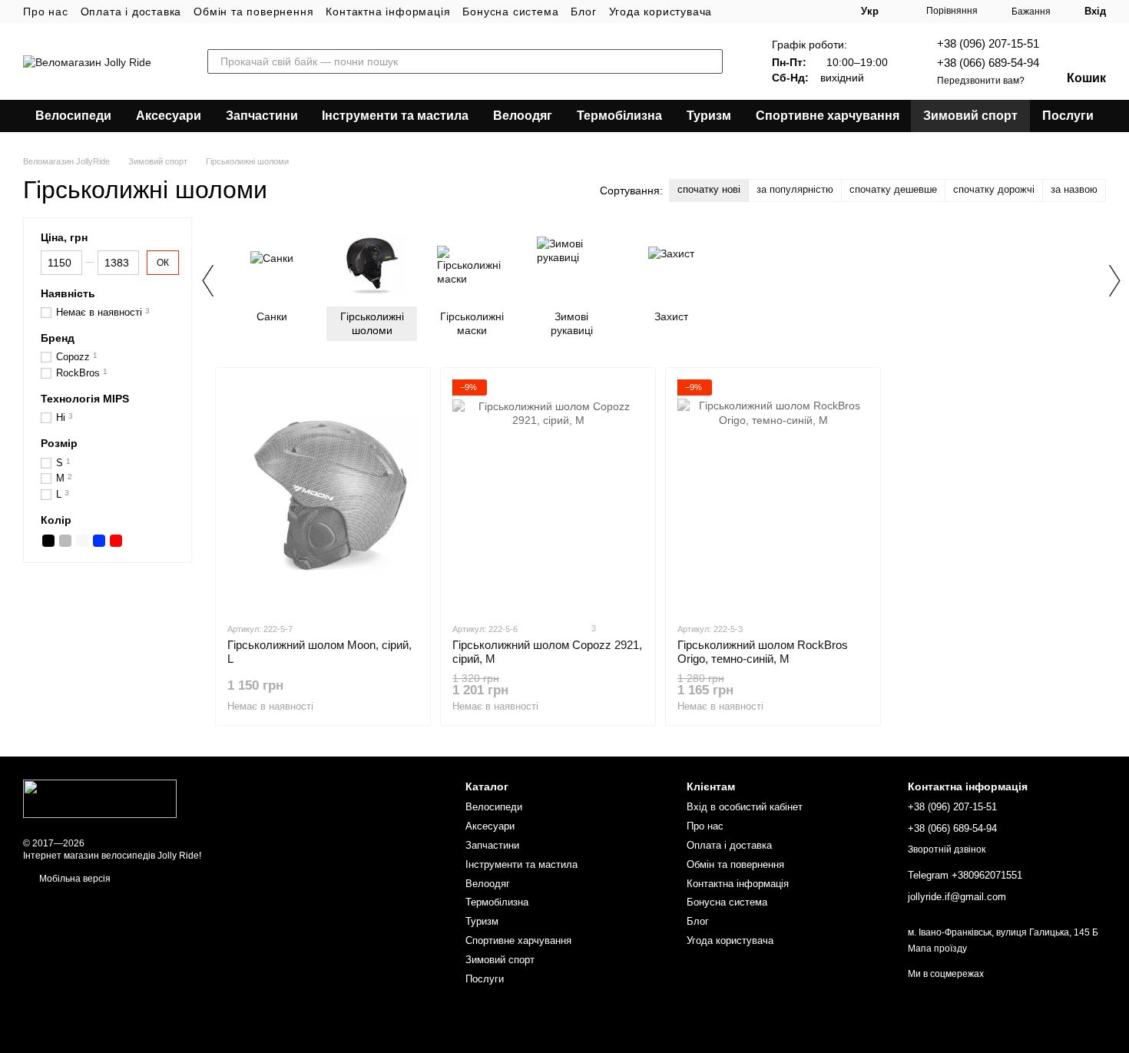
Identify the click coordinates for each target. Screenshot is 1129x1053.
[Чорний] (48, 541)
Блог (583, 11)
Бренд (57, 338)
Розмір (59, 443)
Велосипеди (73, 115)
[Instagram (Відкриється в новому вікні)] (733, 11)
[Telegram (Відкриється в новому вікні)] (789, 11)
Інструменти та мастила (395, 115)
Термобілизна (619, 115)
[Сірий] (65, 541)
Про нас (45, 11)
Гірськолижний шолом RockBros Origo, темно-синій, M (762, 651)
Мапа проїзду (937, 948)
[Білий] (82, 541)
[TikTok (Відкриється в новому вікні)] (752, 11)
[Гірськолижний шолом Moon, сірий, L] (323, 494)
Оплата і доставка (131, 11)
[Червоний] (116, 541)
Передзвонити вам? (981, 80)
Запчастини (262, 115)
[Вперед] (1113, 280)
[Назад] (207, 280)
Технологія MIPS (85, 398)
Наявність (68, 293)
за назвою (1074, 189)
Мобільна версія (74, 878)
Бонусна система (510, 11)
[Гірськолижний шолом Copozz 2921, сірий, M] (548, 494)
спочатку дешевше (893, 189)
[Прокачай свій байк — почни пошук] (710, 61)
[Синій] (99, 541)
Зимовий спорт (970, 115)
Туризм (709, 115)
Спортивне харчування (827, 115)
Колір (56, 520)
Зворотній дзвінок (946, 849)
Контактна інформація (388, 11)
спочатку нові (708, 189)
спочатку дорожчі (994, 189)
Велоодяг (522, 115)
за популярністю (795, 189)
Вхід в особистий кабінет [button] (745, 807)
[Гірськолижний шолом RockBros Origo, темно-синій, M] (773, 494)
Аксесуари (168, 115)
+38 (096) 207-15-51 (988, 43)
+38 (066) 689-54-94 (988, 62)
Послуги (1068, 115)
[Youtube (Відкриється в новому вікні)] (770, 11)
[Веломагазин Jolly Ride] (100, 798)
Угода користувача (661, 11)
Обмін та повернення (253, 11)
